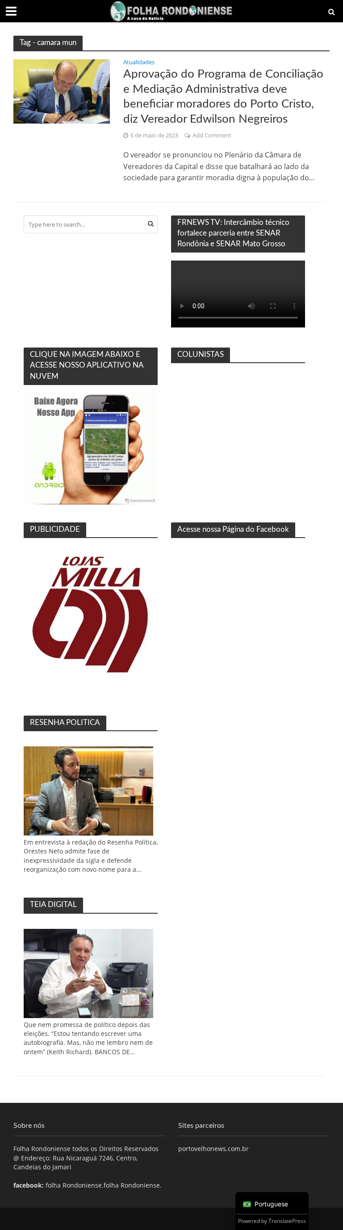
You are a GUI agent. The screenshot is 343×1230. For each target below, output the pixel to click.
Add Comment (211, 135)
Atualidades (139, 62)
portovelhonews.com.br (213, 1148)
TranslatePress (287, 1221)
